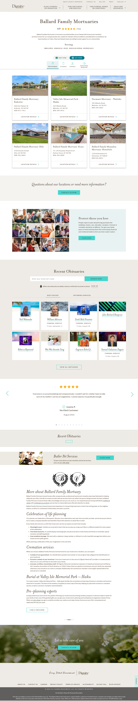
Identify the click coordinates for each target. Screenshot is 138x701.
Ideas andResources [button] (118, 7)
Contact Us (33, 684)
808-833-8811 (97, 158)
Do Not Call (102, 684)
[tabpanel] (69, 404)
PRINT (111, 2)
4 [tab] (65, 425)
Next (130, 393)
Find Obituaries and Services (75, 7)
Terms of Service (73, 684)
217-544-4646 (64, 463)
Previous (7, 397)
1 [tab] (56, 425)
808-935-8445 (20, 155)
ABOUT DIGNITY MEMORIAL (73, 2)
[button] (120, 2)
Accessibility (88, 684)
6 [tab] (70, 425)
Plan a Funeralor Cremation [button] (51, 7)
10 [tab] (82, 425)
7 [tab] (73, 425)
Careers (43, 684)
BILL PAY (102, 2)
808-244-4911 (58, 110)
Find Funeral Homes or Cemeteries (99, 7)
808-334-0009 (58, 155)
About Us (21, 684)
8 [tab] (76, 425)
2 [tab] (59, 425)
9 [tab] (79, 425)
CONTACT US (91, 2)
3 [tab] (62, 425)
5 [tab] (68, 425)
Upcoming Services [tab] (82, 295)
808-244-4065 (97, 107)
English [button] (120, 2)
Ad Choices (116, 684)
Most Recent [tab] (53, 295)
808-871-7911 (20, 110)
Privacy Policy (56, 684)
